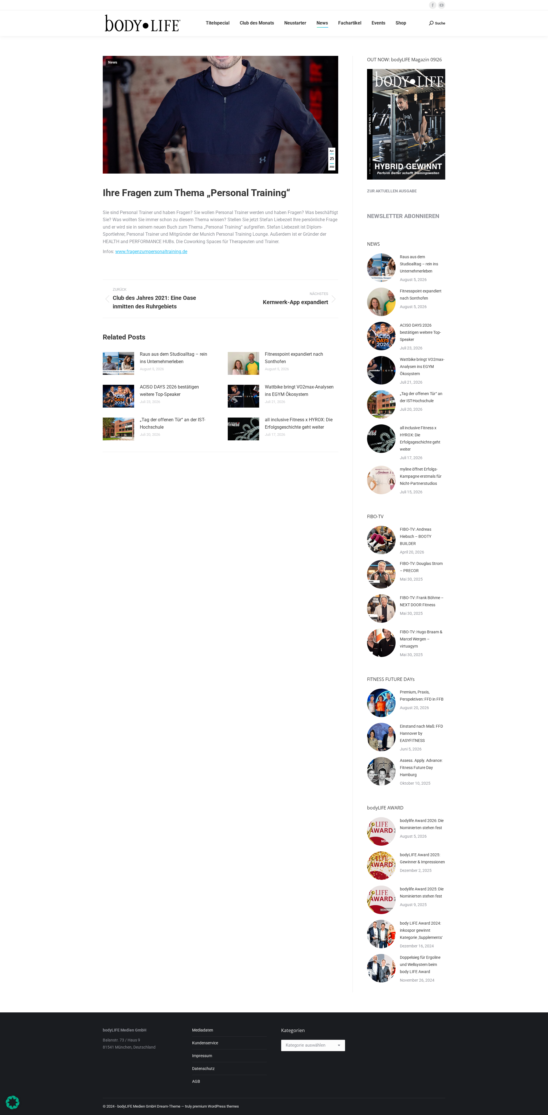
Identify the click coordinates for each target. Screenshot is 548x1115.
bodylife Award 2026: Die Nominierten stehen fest (422, 824)
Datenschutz (203, 1068)
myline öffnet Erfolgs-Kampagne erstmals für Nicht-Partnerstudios (421, 476)
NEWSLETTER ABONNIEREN (403, 216)
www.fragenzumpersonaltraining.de (151, 251)
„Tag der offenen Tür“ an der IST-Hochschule (172, 423)
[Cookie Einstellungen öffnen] (12, 1107)
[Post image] (118, 363)
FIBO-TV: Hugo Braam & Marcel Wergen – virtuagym (421, 639)
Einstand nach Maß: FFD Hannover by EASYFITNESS (421, 733)
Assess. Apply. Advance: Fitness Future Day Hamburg (421, 767)
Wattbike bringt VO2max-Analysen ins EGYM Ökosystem (299, 390)
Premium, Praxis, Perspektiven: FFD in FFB (422, 695)
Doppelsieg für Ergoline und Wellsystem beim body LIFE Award (420, 964)
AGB (196, 1081)
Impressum (202, 1055)
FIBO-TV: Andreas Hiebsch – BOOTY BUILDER (415, 536)
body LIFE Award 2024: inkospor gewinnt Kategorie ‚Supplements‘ (421, 930)
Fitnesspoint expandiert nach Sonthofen (294, 357)
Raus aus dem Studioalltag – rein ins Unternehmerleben (173, 357)
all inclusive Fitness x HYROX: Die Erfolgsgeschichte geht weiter (299, 423)
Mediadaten (202, 1030)
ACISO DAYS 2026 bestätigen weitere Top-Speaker (169, 390)
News (112, 62)
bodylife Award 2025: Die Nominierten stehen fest (422, 892)
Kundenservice (205, 1043)
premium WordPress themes (216, 1106)
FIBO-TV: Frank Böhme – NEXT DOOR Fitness (422, 601)
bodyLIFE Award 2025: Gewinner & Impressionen (422, 858)
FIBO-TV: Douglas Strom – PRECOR (421, 567)
